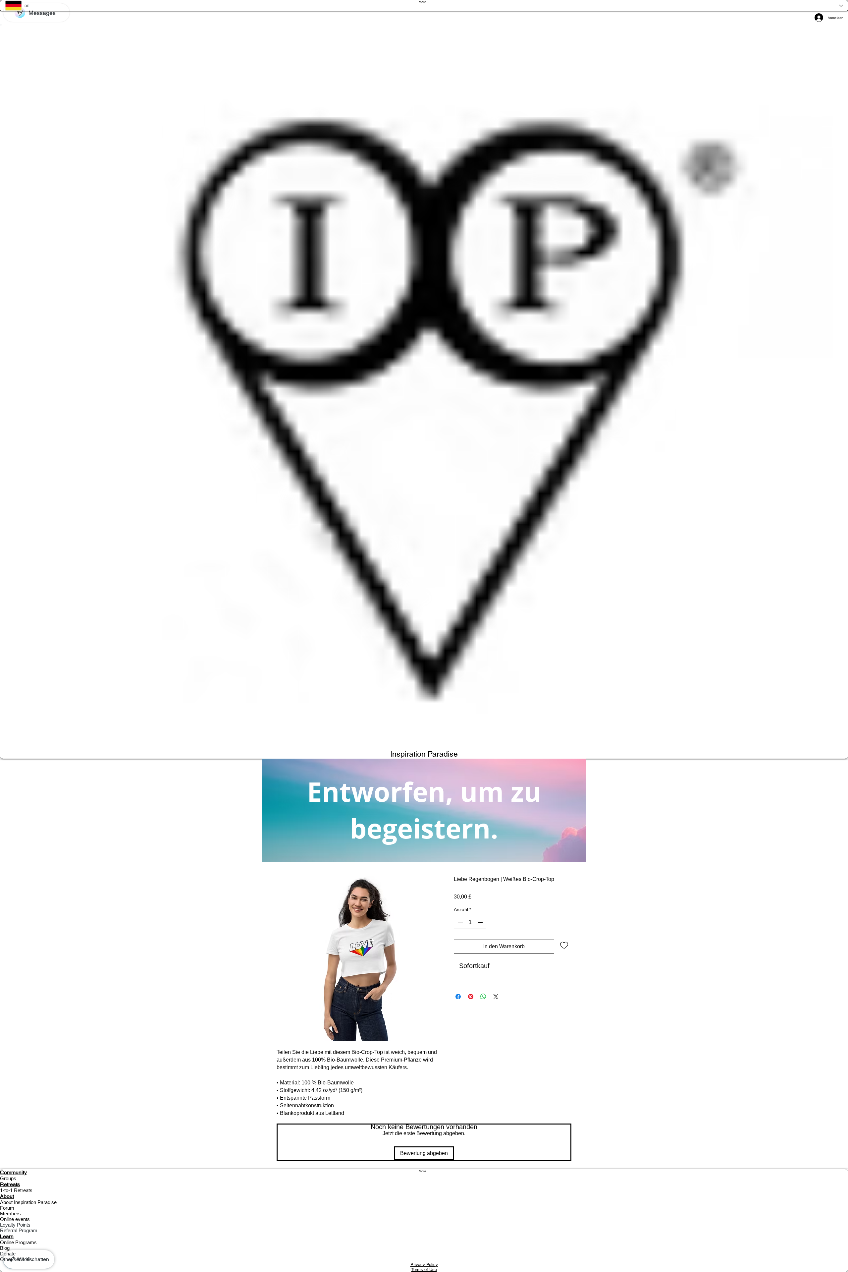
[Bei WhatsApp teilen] (483, 997)
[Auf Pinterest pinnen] (471, 997)
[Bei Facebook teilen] (458, 997)
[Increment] (480, 922)
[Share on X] (496, 997)
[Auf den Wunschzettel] (564, 945)
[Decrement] (459, 922)
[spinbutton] (470, 922)
